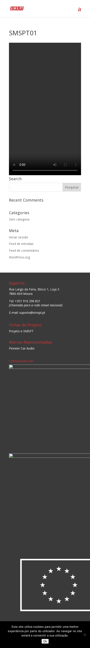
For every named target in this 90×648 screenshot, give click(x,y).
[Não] (84, 635)
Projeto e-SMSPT (21, 331)
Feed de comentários (24, 250)
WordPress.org (19, 257)
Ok (45, 641)
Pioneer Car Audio (22, 348)
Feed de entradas (21, 244)
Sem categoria (19, 219)
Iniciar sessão (18, 237)
